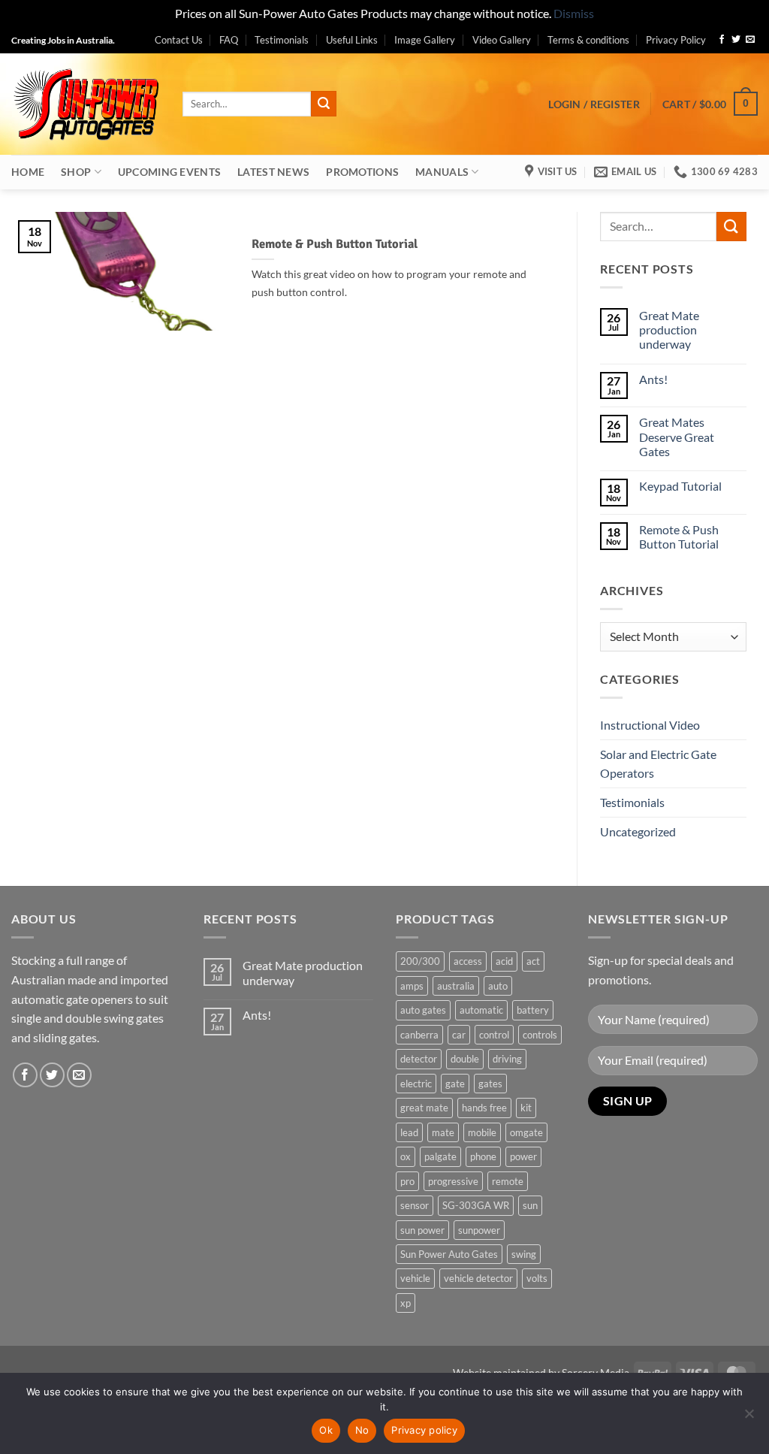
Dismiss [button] (573, 13)
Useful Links (352, 40)
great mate (424, 1108)
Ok (326, 1430)
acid (504, 961)
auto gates (423, 1010)
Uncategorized (638, 831)
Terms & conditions (588, 40)
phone (483, 1156)
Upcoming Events (169, 171)
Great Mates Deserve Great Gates (676, 436)
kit (526, 1108)
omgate (526, 1132)
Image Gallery (424, 40)
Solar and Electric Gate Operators (658, 764)
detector (418, 1059)
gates (490, 1084)
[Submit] (323, 103)
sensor (414, 1205)
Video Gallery (501, 40)
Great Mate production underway (669, 329)
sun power (422, 1230)
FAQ (228, 40)
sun (530, 1205)
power (523, 1156)
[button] (594, 104)
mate (443, 1132)
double (465, 1059)
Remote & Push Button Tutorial (335, 244)
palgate (440, 1156)
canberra (419, 1035)
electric (416, 1084)
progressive (453, 1181)
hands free (484, 1108)
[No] (749, 1418)
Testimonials (282, 40)
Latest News (273, 171)
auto (498, 986)
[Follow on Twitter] (735, 40)
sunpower (479, 1230)
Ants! (653, 379)
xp (405, 1303)
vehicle (415, 1278)
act (533, 961)
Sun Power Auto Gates (449, 1254)
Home (27, 171)
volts (536, 1278)
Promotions (362, 171)
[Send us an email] (750, 40)
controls (540, 1035)
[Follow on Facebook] (721, 40)
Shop (76, 171)
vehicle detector (478, 1278)
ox (405, 1156)
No (362, 1430)
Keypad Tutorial (680, 486)
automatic (481, 1010)
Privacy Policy (676, 40)
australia (456, 986)
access (468, 961)
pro (407, 1181)
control (494, 1035)
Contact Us (179, 40)
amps (412, 986)
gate (455, 1084)
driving (507, 1059)
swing (523, 1254)
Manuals (442, 171)
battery (533, 1010)
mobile (482, 1132)
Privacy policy (424, 1430)
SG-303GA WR (475, 1205)
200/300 (420, 961)
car (459, 1035)
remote (507, 1181)
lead (409, 1132)
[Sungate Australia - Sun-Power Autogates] (85, 104)
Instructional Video (650, 725)
